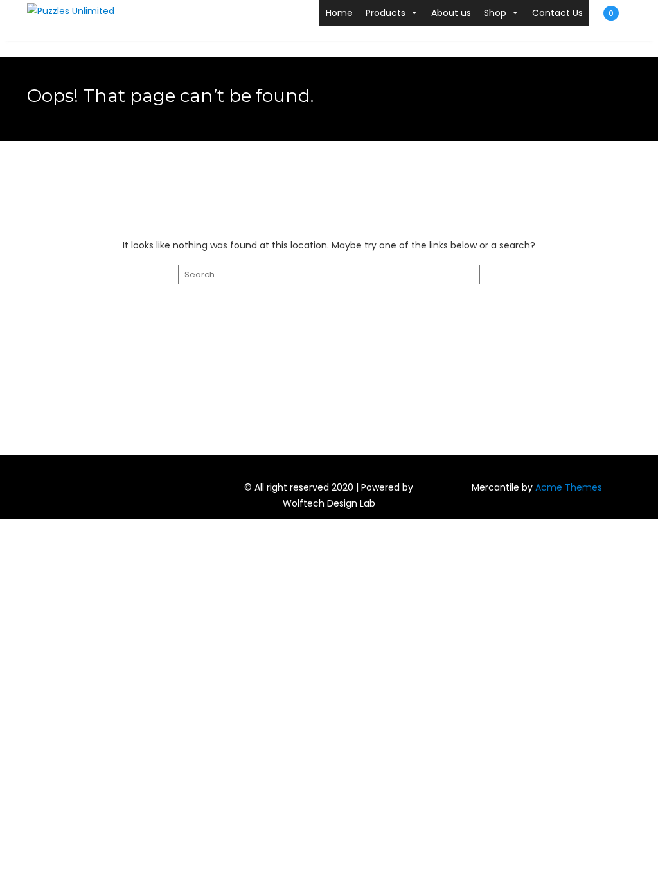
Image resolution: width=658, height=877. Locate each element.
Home (339, 12)
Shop (495, 12)
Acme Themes (568, 487)
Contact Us (557, 12)
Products (385, 12)
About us (451, 12)
